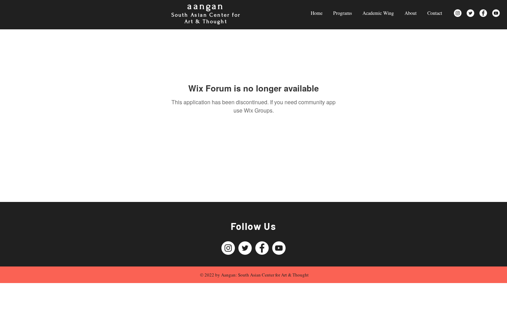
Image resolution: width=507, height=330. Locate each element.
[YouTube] (496, 13)
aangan (205, 6)
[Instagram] (457, 13)
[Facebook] (483, 13)
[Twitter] (470, 13)
